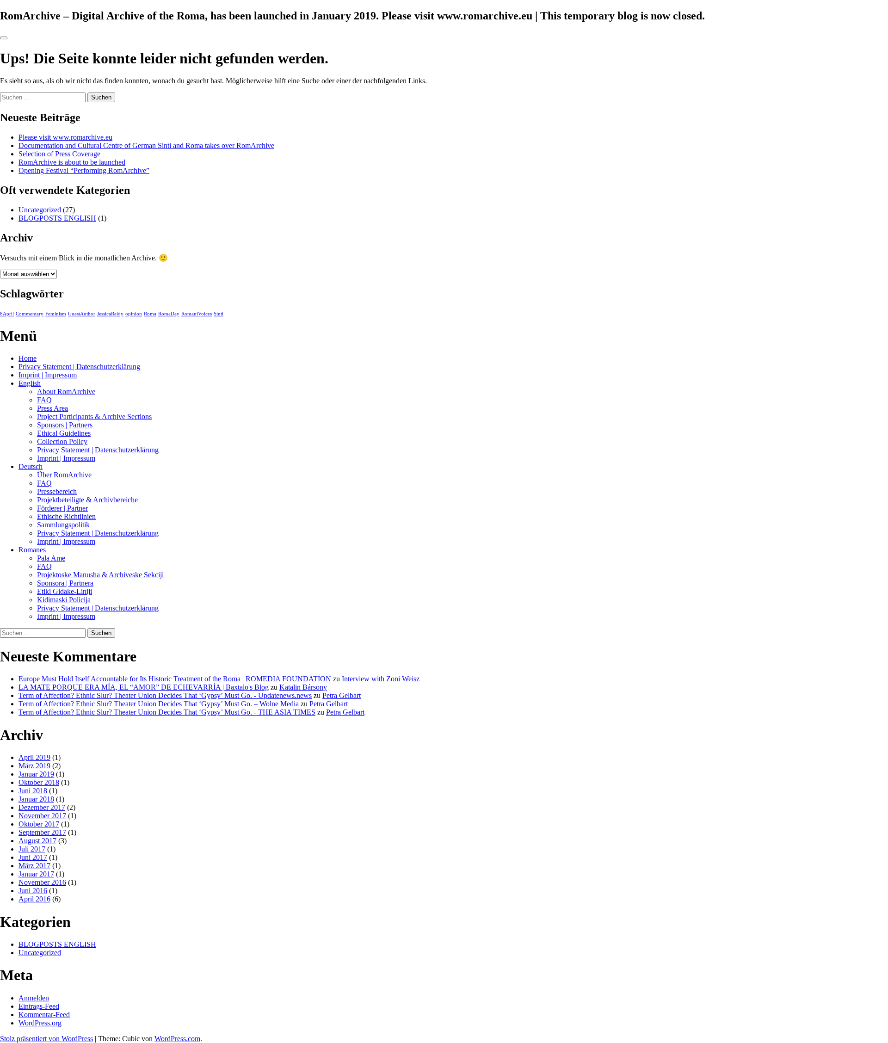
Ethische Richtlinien (66, 516)
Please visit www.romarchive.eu (65, 137)
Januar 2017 (36, 874)
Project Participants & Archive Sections (94, 416)
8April (7, 313)
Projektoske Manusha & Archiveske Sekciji (100, 575)
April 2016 (34, 899)
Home (27, 358)
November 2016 (42, 882)
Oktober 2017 (38, 824)
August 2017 (37, 841)
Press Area (52, 408)
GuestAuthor (81, 313)
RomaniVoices (196, 313)
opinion (133, 313)
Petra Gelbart (341, 695)
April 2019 (34, 757)
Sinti (218, 313)
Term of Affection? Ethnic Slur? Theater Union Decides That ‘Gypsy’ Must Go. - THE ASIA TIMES (166, 712)
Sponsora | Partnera (65, 583)
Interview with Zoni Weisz (380, 679)
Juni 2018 (32, 791)
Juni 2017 (32, 857)
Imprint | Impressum (47, 375)
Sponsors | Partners (64, 425)
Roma (150, 313)
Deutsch (30, 466)
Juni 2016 (32, 891)
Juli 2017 (31, 849)
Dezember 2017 (41, 807)
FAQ (44, 400)
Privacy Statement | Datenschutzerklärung (79, 366)
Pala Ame (51, 558)
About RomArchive (66, 391)
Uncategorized (39, 210)
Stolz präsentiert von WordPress (46, 1039)
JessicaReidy (110, 313)
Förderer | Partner (62, 508)
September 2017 (42, 832)
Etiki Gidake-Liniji (64, 591)
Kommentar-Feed (44, 1014)
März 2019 (34, 766)
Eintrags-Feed (38, 1006)
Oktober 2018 (38, 782)
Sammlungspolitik (63, 525)
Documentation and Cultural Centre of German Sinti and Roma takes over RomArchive (146, 145)
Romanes (32, 550)
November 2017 (42, 816)
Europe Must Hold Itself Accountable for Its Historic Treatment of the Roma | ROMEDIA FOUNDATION (174, 679)
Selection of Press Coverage (59, 154)
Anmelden (33, 998)
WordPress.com (177, 1039)
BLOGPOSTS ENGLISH (57, 218)
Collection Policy (62, 441)
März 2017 (34, 866)
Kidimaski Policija (64, 600)
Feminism (55, 313)
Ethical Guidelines (64, 433)
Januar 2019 (36, 774)
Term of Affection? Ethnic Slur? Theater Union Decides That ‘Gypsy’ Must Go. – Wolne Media (158, 704)
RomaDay (168, 313)
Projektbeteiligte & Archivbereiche (87, 500)
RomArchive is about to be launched (71, 162)
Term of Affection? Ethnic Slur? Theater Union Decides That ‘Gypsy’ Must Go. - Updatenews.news (165, 695)
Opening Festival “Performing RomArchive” (83, 170)
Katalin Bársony (303, 687)
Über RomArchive (64, 475)
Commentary (29, 313)
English (29, 383)
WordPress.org (40, 1023)
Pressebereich (57, 491)
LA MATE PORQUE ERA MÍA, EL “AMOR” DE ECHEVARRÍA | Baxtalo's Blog (143, 687)
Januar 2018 (36, 799)
